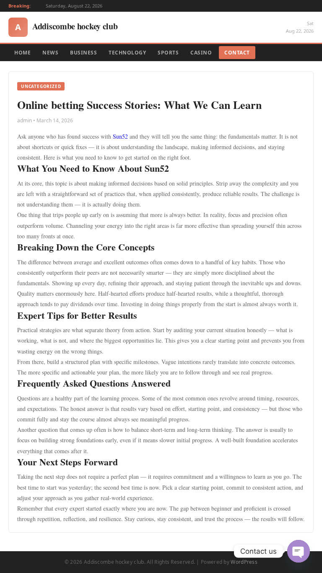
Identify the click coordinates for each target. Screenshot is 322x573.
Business (83, 52)
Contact (237, 52)
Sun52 (120, 136)
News (50, 52)
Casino (201, 52)
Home (22, 52)
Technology (127, 52)
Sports (168, 52)
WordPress (244, 561)
